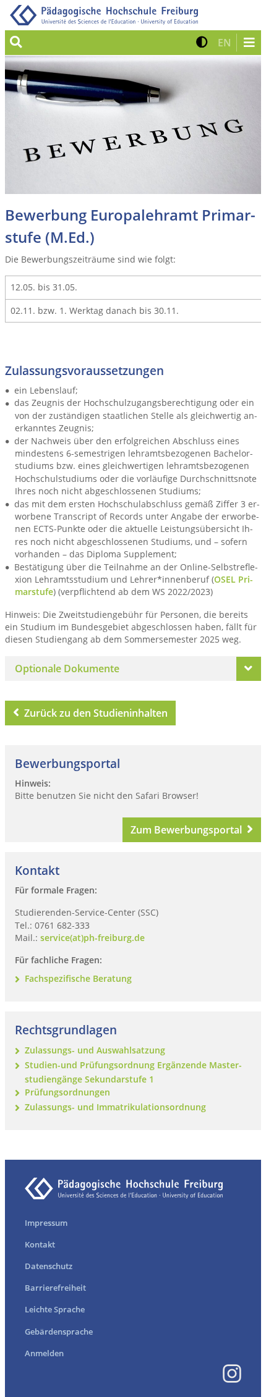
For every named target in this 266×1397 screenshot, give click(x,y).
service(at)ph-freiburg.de (92, 937)
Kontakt (40, 1244)
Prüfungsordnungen (67, 1092)
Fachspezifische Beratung (78, 978)
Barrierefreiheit (55, 1287)
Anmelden (44, 1353)
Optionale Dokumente (67, 668)
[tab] (133, 668)
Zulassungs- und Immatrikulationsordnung (115, 1107)
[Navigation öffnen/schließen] (248, 42)
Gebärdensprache (59, 1331)
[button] (202, 42)
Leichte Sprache (55, 1309)
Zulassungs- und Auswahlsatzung (95, 1049)
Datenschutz (48, 1266)
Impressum (46, 1222)
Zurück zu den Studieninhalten (96, 713)
